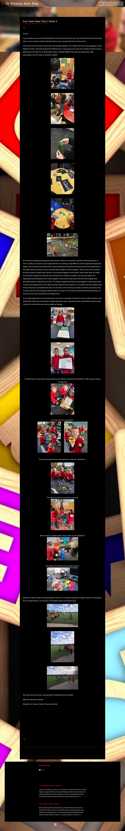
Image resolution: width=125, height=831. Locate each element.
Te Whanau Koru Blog (21, 4)
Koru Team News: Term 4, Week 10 (50, 785)
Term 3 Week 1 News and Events (49, 804)
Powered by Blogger (63, 824)
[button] (24, 27)
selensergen (67, 828)
